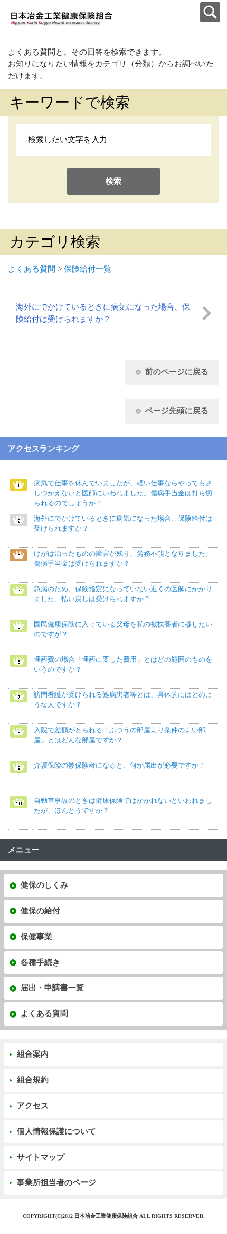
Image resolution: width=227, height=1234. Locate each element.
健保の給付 (40, 911)
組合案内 (33, 1054)
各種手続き (40, 962)
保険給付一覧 (87, 269)
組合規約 (33, 1080)
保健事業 (36, 936)
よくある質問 (31, 269)
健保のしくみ (44, 885)
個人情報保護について (56, 1131)
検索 (113, 181)
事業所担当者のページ (56, 1182)
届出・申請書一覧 (52, 987)
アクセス (33, 1105)
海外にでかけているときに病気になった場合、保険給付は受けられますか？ (103, 313)
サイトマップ (40, 1157)
